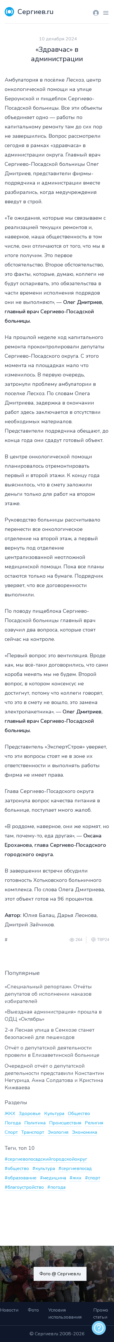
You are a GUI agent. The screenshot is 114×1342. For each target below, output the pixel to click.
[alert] (99, 1328)
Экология (58, 1132)
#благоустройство (24, 1187)
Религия (94, 1123)
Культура (54, 1113)
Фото (33, 1310)
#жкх (76, 1178)
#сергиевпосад (75, 1168)
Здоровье (30, 1113)
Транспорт (32, 1132)
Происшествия (65, 1123)
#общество (17, 1168)
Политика (35, 1123)
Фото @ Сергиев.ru (60, 1274)
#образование (21, 1178)
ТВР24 (103, 940)
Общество (79, 1113)
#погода (56, 1187)
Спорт (11, 1132)
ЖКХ (10, 1113)
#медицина (53, 1178)
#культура (43, 1168)
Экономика (84, 1132)
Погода (13, 1123)
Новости (9, 1310)
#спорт (92, 1178)
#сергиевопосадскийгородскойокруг (46, 1159)
